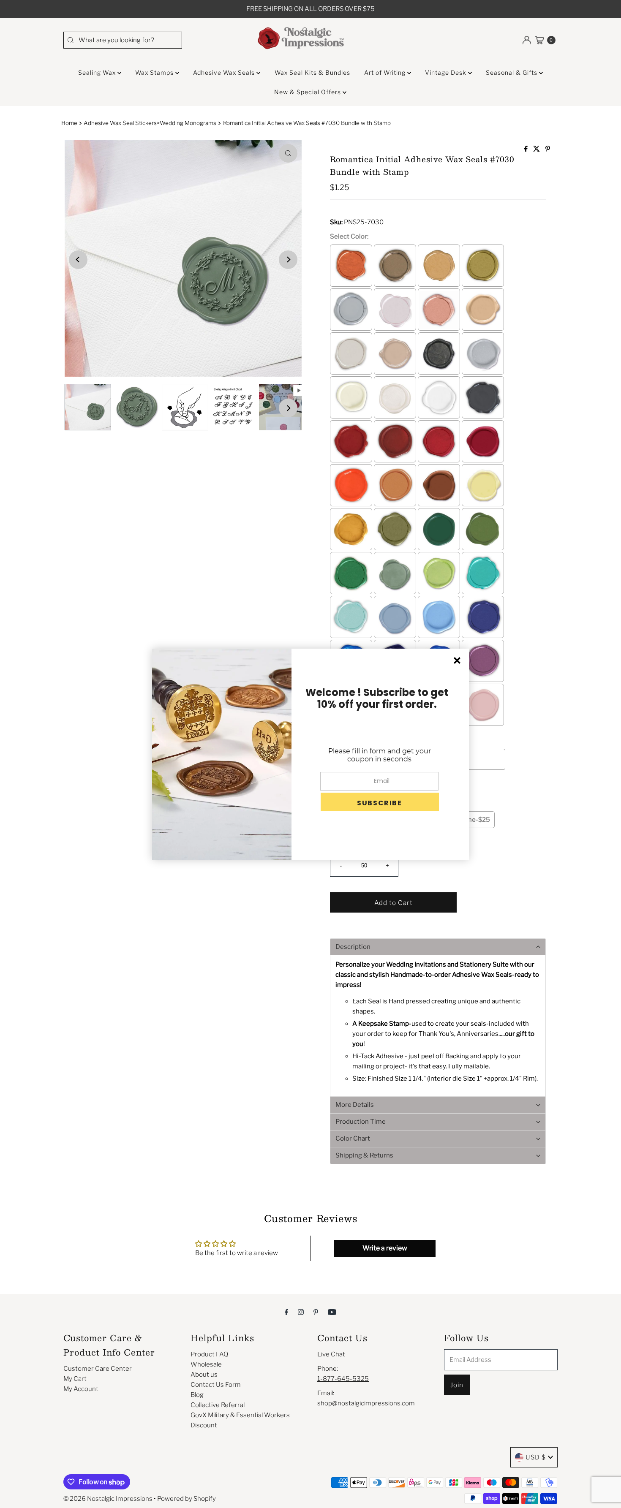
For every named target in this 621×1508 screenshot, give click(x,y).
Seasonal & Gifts (512, 72)
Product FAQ (209, 1354)
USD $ (536, 1457)
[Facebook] (286, 1312)
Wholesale (206, 1364)
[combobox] (122, 40)
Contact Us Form (216, 1384)
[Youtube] (332, 1312)
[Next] (288, 259)
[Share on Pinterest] (547, 149)
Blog (197, 1395)
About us (204, 1374)
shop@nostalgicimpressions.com (366, 1403)
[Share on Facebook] (526, 149)
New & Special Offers (308, 91)
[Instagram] (301, 1312)
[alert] (310, 754)
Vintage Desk (446, 72)
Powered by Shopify (186, 1499)
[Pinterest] (315, 1312)
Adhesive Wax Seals (224, 72)
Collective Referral (218, 1405)
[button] (438, 946)
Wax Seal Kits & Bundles (312, 72)
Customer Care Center (97, 1368)
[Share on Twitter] (537, 149)
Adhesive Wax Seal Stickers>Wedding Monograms (150, 123)
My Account (80, 1389)
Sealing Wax (97, 72)
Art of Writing (385, 72)
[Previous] (78, 259)
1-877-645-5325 (343, 1379)
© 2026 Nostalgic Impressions (108, 1499)
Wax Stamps (155, 72)
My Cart (75, 1379)
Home (69, 123)
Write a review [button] (384, 1248)
